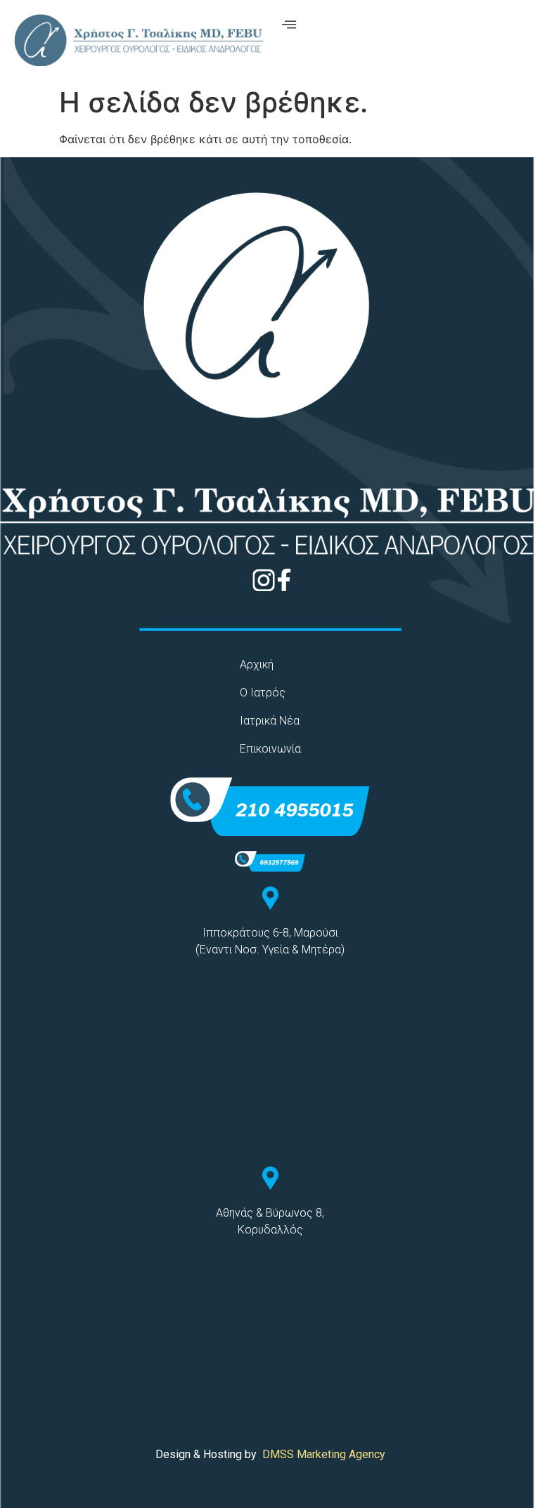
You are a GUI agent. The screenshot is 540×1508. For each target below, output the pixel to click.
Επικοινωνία (270, 748)
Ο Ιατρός (262, 692)
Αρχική (257, 664)
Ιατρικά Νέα (270, 720)
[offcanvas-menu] (289, 25)
